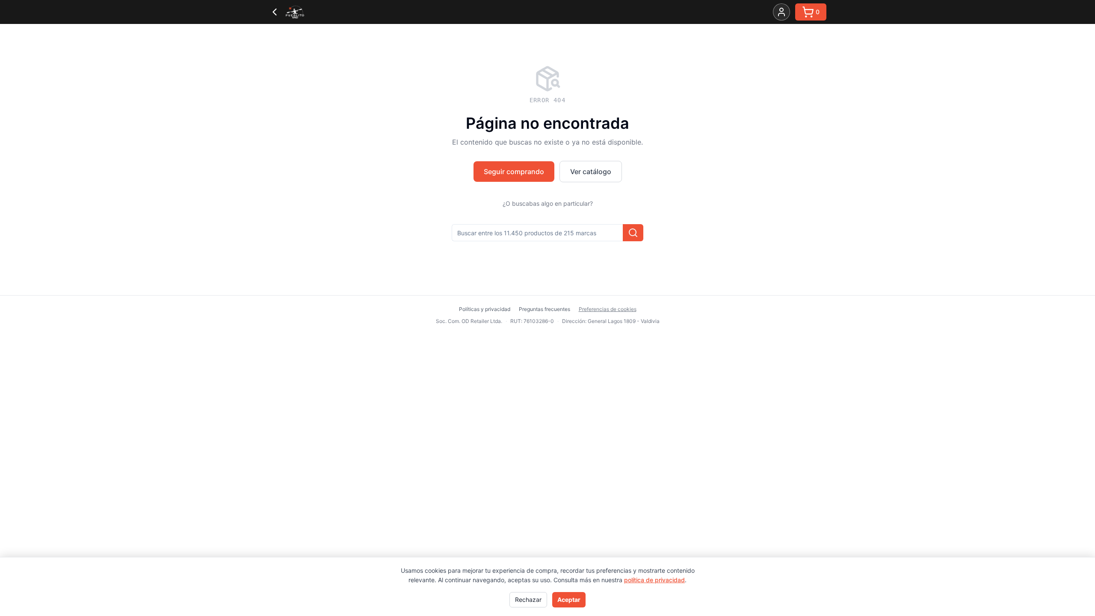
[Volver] (275, 12)
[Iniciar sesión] (781, 12)
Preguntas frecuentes (544, 309)
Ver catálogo (590, 171)
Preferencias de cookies (607, 309)
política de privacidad (654, 579)
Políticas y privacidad (484, 309)
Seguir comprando (514, 171)
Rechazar (528, 599)
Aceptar (568, 599)
